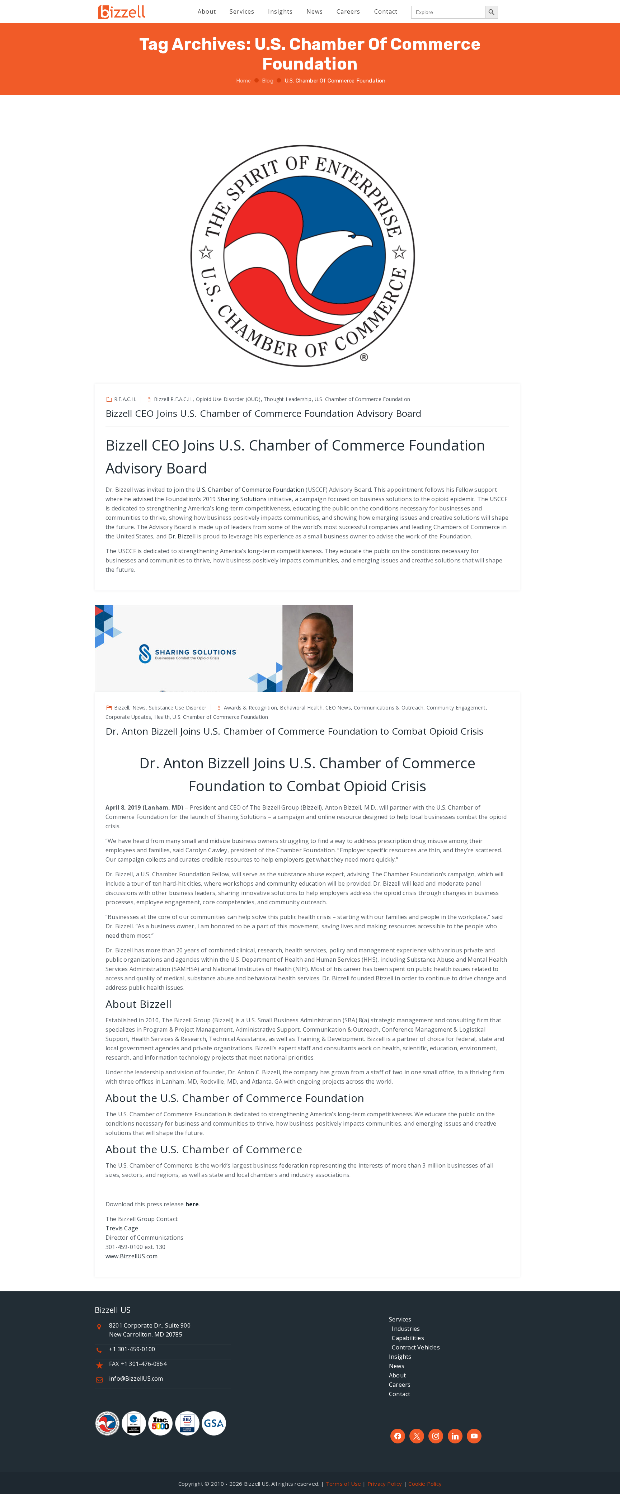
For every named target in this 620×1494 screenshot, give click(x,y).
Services (400, 1319)
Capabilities (406, 1338)
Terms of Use (343, 1483)
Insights (400, 1357)
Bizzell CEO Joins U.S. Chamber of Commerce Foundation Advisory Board (263, 413)
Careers (399, 1385)
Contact (399, 1394)
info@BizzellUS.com (136, 1378)
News (396, 1366)
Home (242, 80)
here (192, 1204)
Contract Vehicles (414, 1347)
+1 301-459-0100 (132, 1349)
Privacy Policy (384, 1483)
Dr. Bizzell (182, 536)
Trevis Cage (121, 1228)
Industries (404, 1329)
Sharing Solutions (242, 499)
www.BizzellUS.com (131, 1256)
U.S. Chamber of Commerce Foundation (250, 490)
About (397, 1375)
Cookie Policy (425, 1483)
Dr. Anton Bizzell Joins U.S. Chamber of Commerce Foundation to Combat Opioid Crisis (294, 731)
